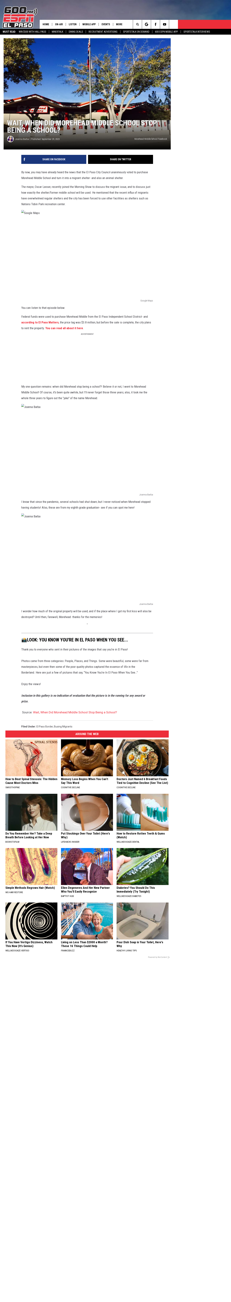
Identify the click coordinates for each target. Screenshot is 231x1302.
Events (106, 24)
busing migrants (63, 726)
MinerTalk (57, 31)
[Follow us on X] (173, 24)
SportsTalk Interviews (197, 31)
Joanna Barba (22, 139)
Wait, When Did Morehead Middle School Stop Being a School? (75, 712)
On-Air (59, 24)
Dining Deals (76, 31)
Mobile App (89, 24)
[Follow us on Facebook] (155, 24)
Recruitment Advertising (103, 31)
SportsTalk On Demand (136, 31)
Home (46, 24)
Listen (73, 24)
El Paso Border (44, 726)
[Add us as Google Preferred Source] (146, 24)
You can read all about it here (64, 328)
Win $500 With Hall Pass (32, 31)
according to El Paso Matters (40, 322)
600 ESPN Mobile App (166, 31)
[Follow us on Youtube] (164, 24)
